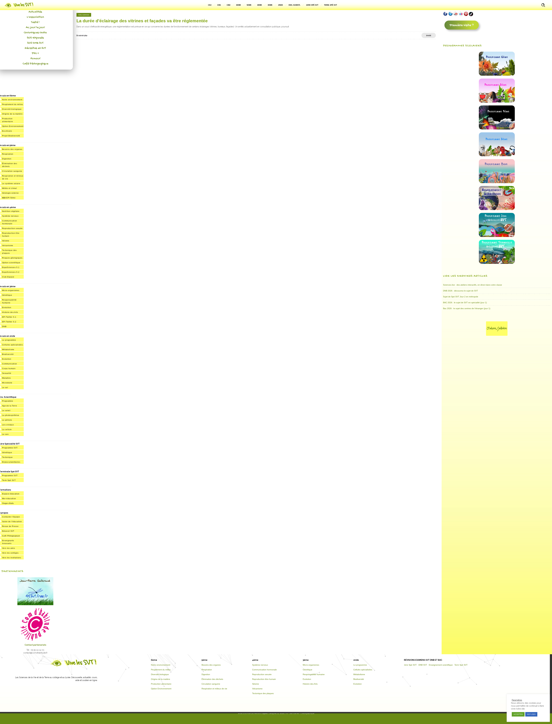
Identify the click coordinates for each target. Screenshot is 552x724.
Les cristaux (8, 425)
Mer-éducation (9, 499)
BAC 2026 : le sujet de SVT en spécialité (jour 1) (465, 302)
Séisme (5, 241)
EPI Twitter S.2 (9, 322)
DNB (4, 327)
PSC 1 (35, 53)
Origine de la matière (12, 114)
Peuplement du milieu (12, 104)
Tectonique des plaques (263, 693)
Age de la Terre (9, 406)
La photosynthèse (10, 415)
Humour (35, 58)
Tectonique (7, 457)
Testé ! (35, 22)
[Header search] (543, 5)
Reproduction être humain (264, 679)
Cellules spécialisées (12, 345)
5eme (249, 5)
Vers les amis (8, 548)
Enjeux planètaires (11, 462)
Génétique (7, 295)
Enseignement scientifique (441, 665)
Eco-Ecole (7, 131)
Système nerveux (10, 216)
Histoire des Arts (10, 312)
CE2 (209, 5)
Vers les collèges (10, 553)
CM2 (228, 5)
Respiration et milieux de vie (214, 688)
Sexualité (6, 373)
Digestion (6, 159)
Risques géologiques (12, 258)
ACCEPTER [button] (518, 714)
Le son (5, 434)
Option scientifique (11, 263)
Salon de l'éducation (12, 522)
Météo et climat (9, 188)
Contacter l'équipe (11, 517)
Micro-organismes (10, 290)
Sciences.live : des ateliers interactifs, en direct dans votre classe (472, 285)
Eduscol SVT (8, 531)
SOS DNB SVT (35, 43)
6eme (238, 5)
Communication (9, 364)
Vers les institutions (11, 558)
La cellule (7, 430)
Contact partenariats (35, 645)
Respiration (7, 154)
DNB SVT (422, 665)
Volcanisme (7, 246)
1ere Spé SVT (312, 5)
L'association (35, 17)
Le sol (5, 388)
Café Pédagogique (35, 64)
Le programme (9, 340)
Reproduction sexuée (12, 228)
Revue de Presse (10, 526)
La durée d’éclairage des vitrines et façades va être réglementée (142, 20)
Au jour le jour (35, 27)
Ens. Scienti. (294, 5)
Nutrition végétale (10, 211)
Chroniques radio (35, 33)
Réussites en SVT (35, 48)
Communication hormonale (264, 669)
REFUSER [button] (531, 714)
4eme (259, 5)
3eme (270, 5)
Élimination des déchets (212, 679)
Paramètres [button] (517, 700)
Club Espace (8, 277)
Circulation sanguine (12, 171)
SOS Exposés (35, 38)
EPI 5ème (9, 198)
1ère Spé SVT (410, 665)
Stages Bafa (8, 503)
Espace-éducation (10, 494)
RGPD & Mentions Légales (257, 713)
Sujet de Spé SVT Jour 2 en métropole (460, 296)
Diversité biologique (12, 109)
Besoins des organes (12, 149)
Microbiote (7, 383)
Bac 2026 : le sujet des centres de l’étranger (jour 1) (466, 308)
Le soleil (6, 411)
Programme (7, 401)
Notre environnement (12, 100)
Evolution (6, 308)
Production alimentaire (161, 684)
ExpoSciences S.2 (10, 272)
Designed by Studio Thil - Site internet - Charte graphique (291, 713)
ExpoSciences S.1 (10, 267)
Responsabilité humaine (314, 674)
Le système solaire (11, 184)
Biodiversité (8, 354)
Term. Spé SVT (330, 5)
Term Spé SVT (9, 480)
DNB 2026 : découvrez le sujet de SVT (460, 291)
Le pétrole (7, 420)
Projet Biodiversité (11, 136)
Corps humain (9, 369)
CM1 (219, 5)
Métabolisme (8, 350)
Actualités (35, 12)
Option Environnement (13, 126)
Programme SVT (10, 448)
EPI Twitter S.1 (9, 317)
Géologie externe (10, 193)
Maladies (6, 378)
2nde (280, 5)
